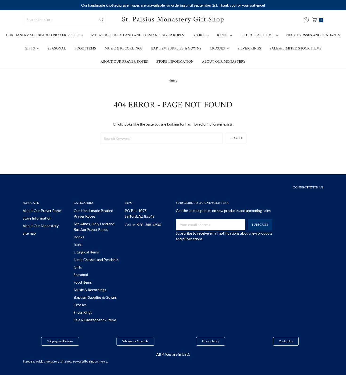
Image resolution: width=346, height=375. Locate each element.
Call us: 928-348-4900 (143, 224)
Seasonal (57, 48)
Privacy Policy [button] (210, 341)
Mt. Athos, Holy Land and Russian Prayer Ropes (137, 35)
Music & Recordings (124, 48)
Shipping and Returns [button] (60, 341)
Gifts (30, 48)
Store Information (174, 61)
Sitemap (29, 233)
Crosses (218, 48)
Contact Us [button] (286, 341)
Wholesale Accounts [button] (135, 341)
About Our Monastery (223, 61)
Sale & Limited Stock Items (296, 48)
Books (199, 35)
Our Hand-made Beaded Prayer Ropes (42, 35)
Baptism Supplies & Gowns (176, 48)
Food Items (85, 48)
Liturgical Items (257, 35)
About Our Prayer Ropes (124, 61)
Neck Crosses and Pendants (313, 35)
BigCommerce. (98, 361)
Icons (223, 35)
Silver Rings (249, 48)
